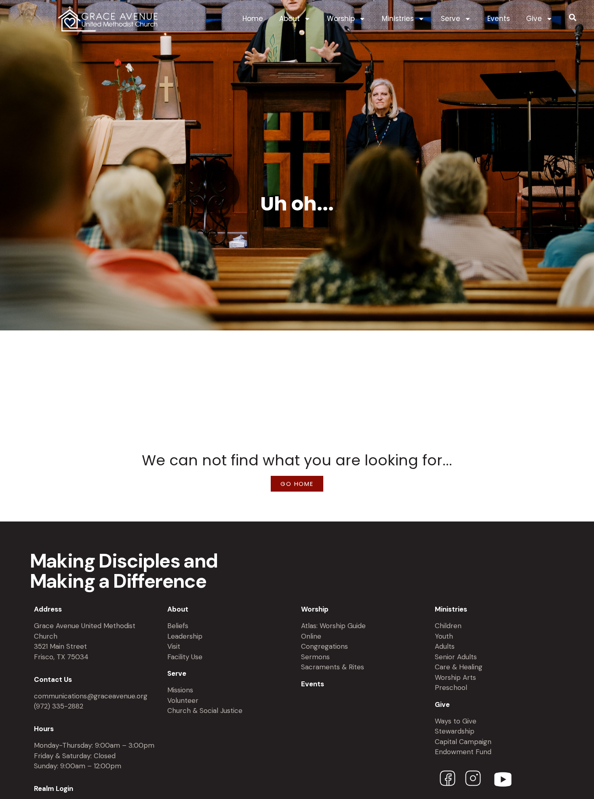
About (289, 18)
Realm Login (53, 788)
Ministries (398, 18)
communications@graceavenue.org (90, 696)
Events (498, 18)
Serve (450, 18)
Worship (341, 18)
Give (534, 18)
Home (252, 18)
